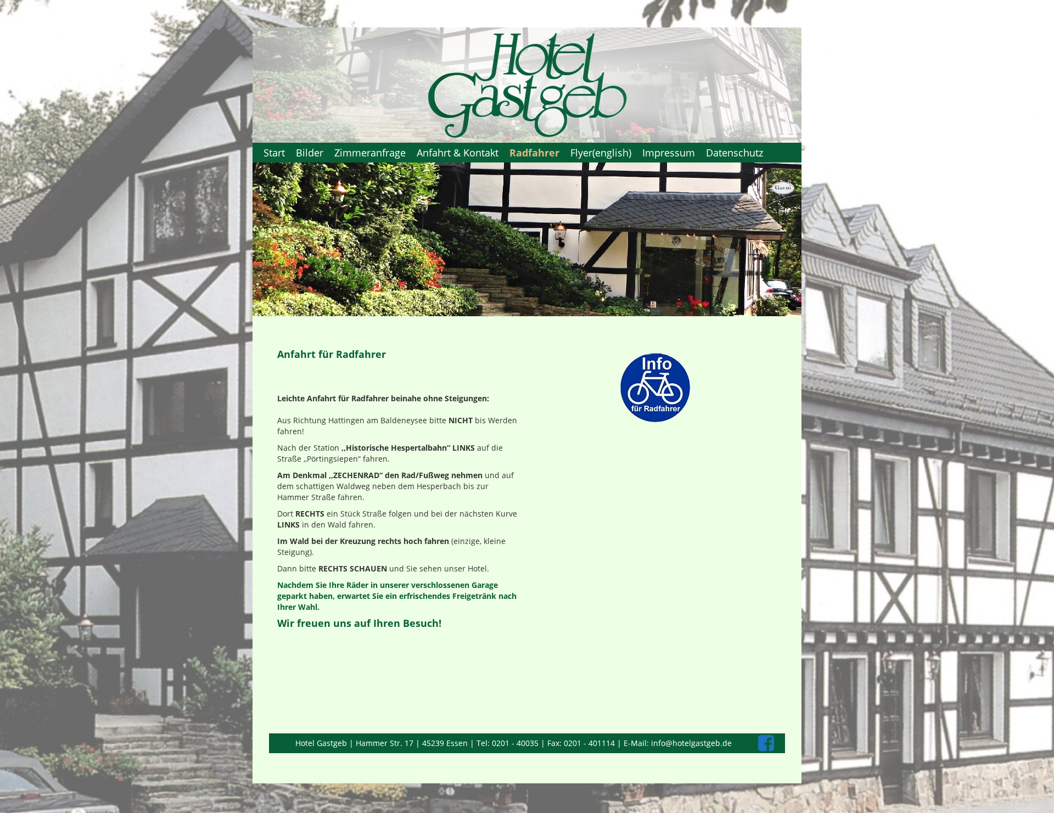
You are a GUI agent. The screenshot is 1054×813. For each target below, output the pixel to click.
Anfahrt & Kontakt (457, 152)
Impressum (668, 152)
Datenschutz (734, 152)
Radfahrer (534, 152)
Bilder (309, 152)
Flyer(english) (600, 152)
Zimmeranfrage (370, 152)
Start (274, 152)
